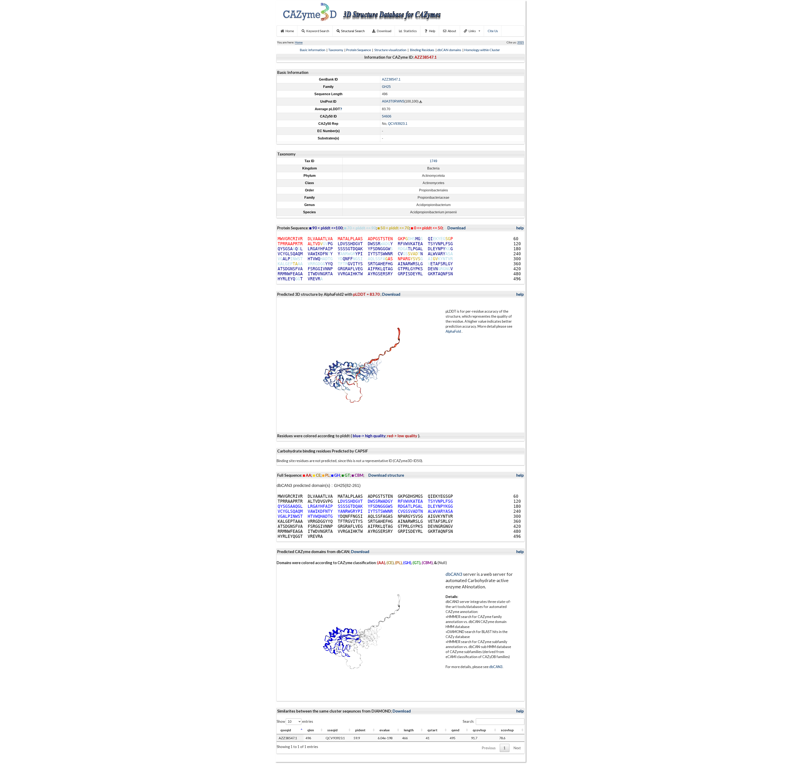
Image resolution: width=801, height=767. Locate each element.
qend (455, 730)
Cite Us (493, 31)
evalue (384, 730)
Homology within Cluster (482, 50)
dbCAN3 (454, 574)
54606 (386, 116)
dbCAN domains (449, 50)
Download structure (386, 475)
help (520, 228)
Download (384, 31)
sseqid (332, 730)
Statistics (410, 31)
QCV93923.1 (397, 123)
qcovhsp (479, 730)
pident (360, 730)
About (452, 31)
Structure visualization (390, 50)
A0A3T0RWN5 (393, 101)
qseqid (285, 730)
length (409, 730)
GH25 (386, 86)
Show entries (295, 721)
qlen (310, 730)
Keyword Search (317, 31)
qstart (432, 730)
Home (289, 31)
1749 (433, 161)
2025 (520, 42)
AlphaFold (454, 331)
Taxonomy (336, 50)
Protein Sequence (359, 50)
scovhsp (507, 730)
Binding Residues (422, 50)
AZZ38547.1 (391, 79)
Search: (468, 721)
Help (432, 31)
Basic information (313, 50)
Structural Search (353, 31)
